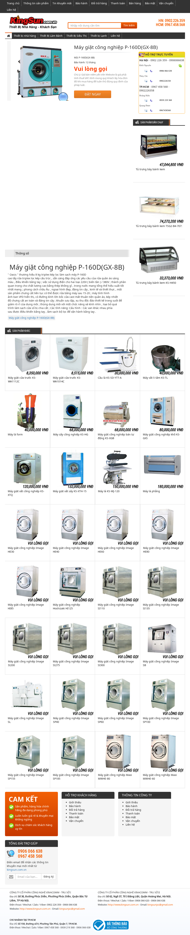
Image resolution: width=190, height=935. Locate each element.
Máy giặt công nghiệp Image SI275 (71, 663)
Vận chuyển (166, 3)
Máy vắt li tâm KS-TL (155, 377)
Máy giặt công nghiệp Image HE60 (116, 549)
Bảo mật (150, 3)
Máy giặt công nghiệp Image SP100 (161, 720)
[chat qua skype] (180, 65)
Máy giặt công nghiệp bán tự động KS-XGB (116, 436)
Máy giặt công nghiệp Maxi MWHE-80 (115, 776)
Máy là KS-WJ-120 (108, 491)
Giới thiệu (75, 802)
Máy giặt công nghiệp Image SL (26, 720)
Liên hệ (11, 9)
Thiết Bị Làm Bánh (51, 35)
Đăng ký (49, 876)
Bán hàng (135, 3)
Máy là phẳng (151, 491)
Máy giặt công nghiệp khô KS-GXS (161, 436)
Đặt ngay (93, 94)
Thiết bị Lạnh (99, 35)
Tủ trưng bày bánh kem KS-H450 (156, 282)
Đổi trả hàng (99, 3)
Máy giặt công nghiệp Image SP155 (26, 776)
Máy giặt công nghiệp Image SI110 (116, 606)
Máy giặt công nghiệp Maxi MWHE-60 (160, 776)
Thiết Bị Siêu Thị (76, 35)
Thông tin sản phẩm (36, 3)
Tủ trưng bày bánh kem (150, 169)
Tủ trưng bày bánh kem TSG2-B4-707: (159, 226)
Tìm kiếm (129, 25)
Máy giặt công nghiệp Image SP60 (116, 720)
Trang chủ (13, 3)
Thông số (22, 253)
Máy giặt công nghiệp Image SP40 (71, 720)
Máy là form (15, 434)
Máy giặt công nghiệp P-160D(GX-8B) (31, 318)
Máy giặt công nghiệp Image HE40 (71, 549)
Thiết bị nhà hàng (25, 35)
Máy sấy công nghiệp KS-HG (70, 434)
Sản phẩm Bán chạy (151, 122)
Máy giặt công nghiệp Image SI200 (26, 663)
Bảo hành (81, 3)
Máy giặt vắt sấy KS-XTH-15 (69, 491)
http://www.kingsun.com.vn (35, 908)
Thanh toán (118, 3)
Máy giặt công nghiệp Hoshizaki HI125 (66, 606)
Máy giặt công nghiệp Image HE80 (161, 549)
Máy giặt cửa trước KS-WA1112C (22, 379)
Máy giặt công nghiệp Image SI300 (116, 663)
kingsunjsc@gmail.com (72, 908)
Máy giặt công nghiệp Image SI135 (161, 606)
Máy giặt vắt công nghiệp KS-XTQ (26, 493)
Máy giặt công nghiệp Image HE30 (26, 549)
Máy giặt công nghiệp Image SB (161, 663)
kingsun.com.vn (17, 869)
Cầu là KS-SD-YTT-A (110, 377)
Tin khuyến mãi (62, 3)
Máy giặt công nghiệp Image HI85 (26, 606)
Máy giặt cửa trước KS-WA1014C (67, 379)
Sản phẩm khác (21, 331)
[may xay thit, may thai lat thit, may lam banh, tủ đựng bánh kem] (34, 21)
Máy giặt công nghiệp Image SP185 (71, 776)
